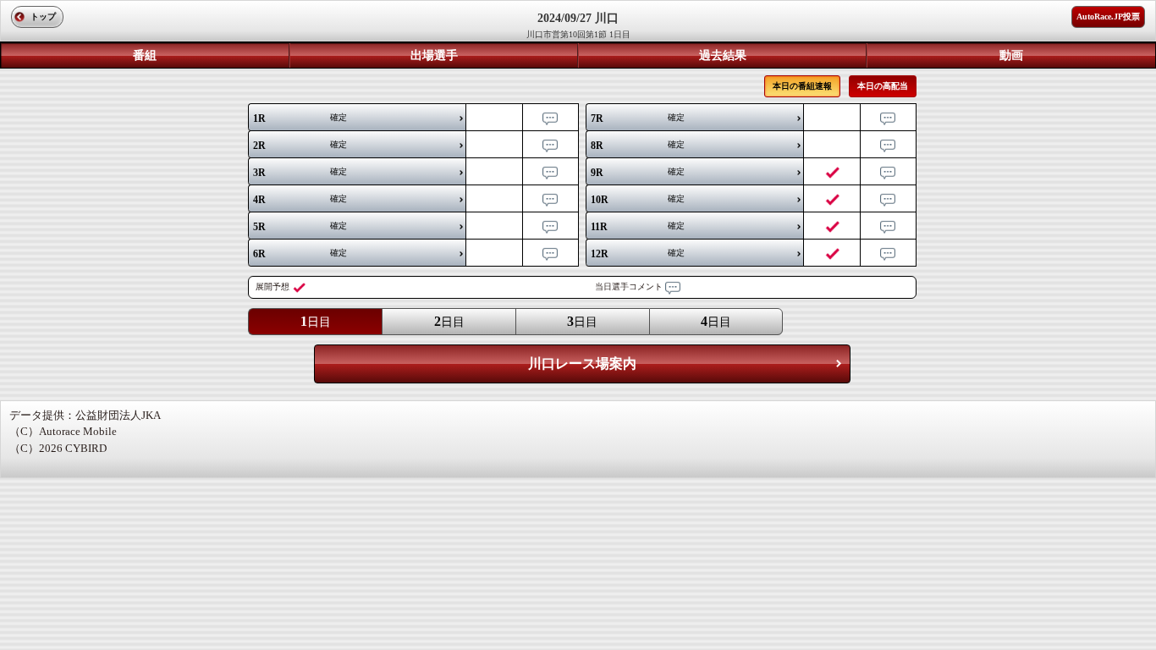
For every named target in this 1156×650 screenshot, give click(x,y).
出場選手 (434, 55)
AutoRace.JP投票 (1108, 16)
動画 (1011, 55)
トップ (43, 16)
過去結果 (722, 55)
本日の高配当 (882, 86)
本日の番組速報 (802, 86)
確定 (300, 118)
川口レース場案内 (582, 363)
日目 (315, 321)
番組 (145, 55)
